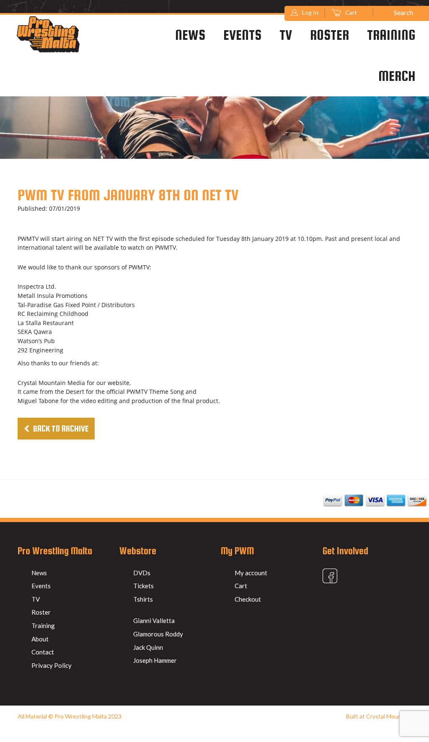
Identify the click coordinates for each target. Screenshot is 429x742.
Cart (351, 12)
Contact (42, 652)
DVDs (141, 573)
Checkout (248, 599)
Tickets (143, 585)
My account (251, 573)
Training (391, 35)
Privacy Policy (51, 665)
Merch (396, 76)
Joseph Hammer (155, 660)
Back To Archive (59, 428)
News (190, 35)
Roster (329, 35)
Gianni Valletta (154, 620)
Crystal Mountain (388, 716)
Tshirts (143, 599)
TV (285, 35)
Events (242, 35)
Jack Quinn (148, 647)
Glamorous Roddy (158, 634)
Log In (310, 12)
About (40, 639)
